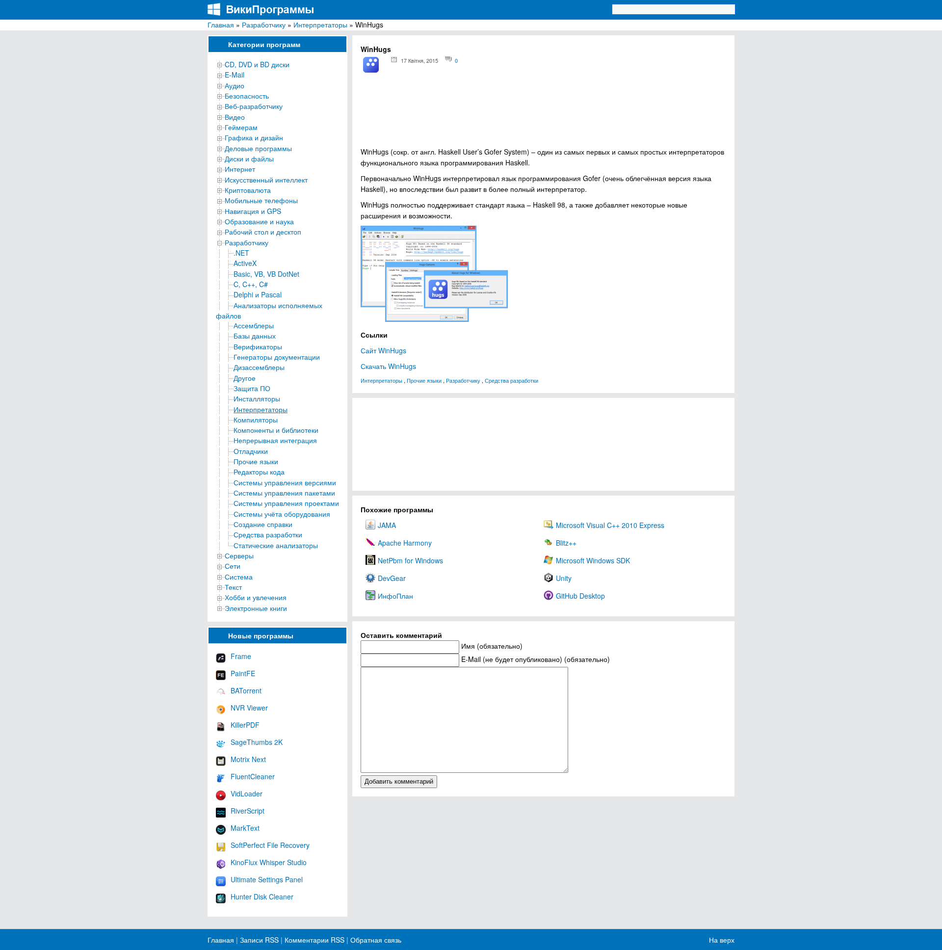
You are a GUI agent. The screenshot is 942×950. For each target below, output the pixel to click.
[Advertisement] (543, 113)
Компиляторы (256, 419)
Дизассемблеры (259, 367)
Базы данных (255, 336)
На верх (721, 940)
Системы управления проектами (286, 503)
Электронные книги (256, 608)
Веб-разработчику (254, 106)
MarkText (245, 828)
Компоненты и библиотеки (276, 430)
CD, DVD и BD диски (257, 64)
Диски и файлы (249, 158)
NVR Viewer (249, 707)
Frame (241, 656)
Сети (232, 566)
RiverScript (247, 811)
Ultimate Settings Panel (267, 879)
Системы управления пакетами (284, 493)
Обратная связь (374, 940)
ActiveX (245, 263)
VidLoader (246, 793)
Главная (221, 24)
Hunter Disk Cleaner (262, 896)
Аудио (234, 85)
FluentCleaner (253, 776)
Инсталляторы (257, 398)
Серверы (239, 555)
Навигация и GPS (253, 211)
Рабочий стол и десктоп (263, 232)
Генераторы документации (277, 357)
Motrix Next (248, 759)
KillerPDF (245, 725)
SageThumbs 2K (257, 742)
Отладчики (251, 451)
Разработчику (264, 24)
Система (239, 576)
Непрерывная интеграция (275, 440)
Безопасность (247, 96)
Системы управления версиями (285, 482)
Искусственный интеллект (266, 180)
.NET (241, 253)
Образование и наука (259, 221)
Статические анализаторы (276, 545)
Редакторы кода (259, 471)
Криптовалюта (248, 190)
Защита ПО (252, 388)
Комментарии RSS (314, 940)
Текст (233, 587)
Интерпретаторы (320, 24)
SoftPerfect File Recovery (270, 845)
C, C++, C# (251, 284)
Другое (245, 378)
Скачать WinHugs (388, 366)
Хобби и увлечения (256, 597)
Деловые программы (258, 148)
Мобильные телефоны (261, 200)
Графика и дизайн (254, 137)
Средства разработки (268, 534)
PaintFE (243, 673)
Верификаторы (258, 346)
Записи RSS (259, 940)
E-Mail (234, 74)
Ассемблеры (254, 325)
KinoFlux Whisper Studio (269, 862)
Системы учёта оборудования (282, 514)
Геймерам (241, 127)
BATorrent (246, 690)
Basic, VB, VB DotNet (266, 274)
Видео (235, 117)
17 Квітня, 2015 (419, 60)
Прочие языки (256, 461)
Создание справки (263, 524)
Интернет (240, 169)
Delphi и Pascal (258, 294)
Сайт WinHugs (383, 350)
